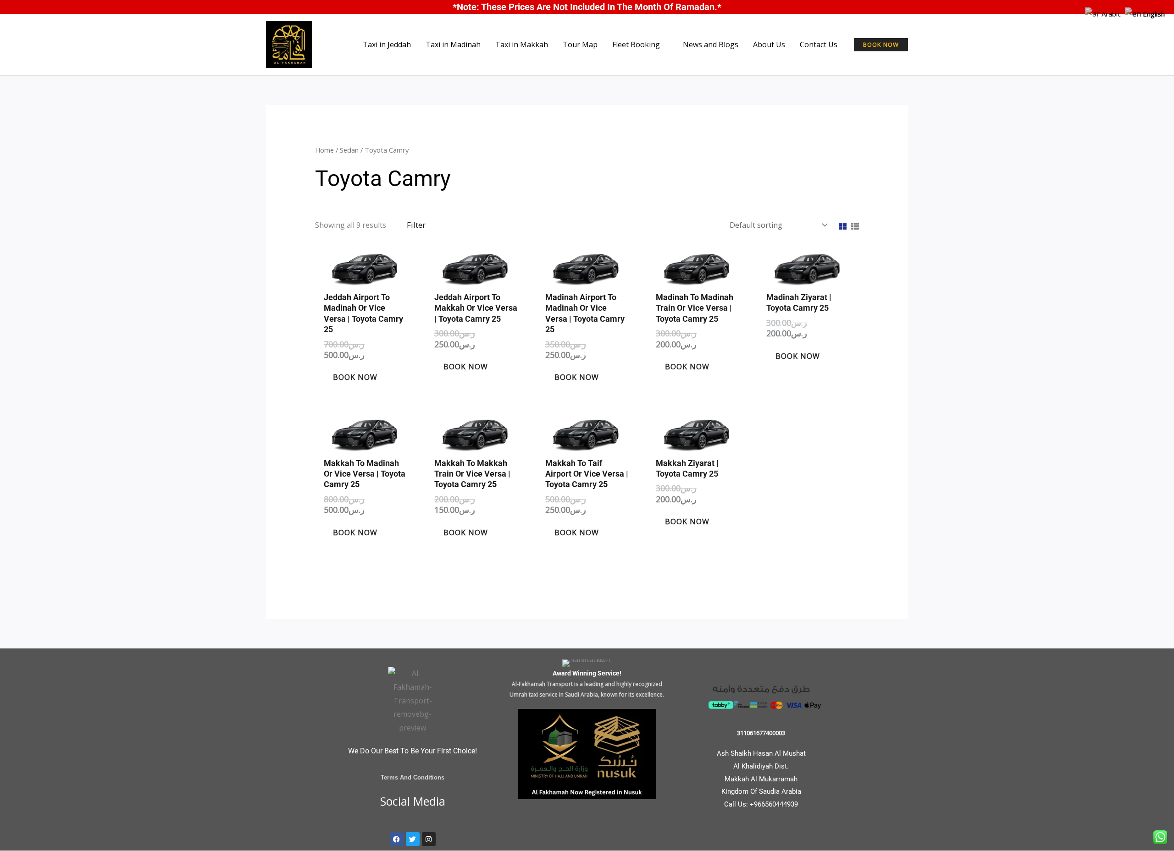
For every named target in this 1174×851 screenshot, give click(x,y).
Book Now (355, 377)
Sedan (349, 149)
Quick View (365, 278)
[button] (881, 44)
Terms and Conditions (412, 777)
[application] (664, 44)
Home (324, 149)
